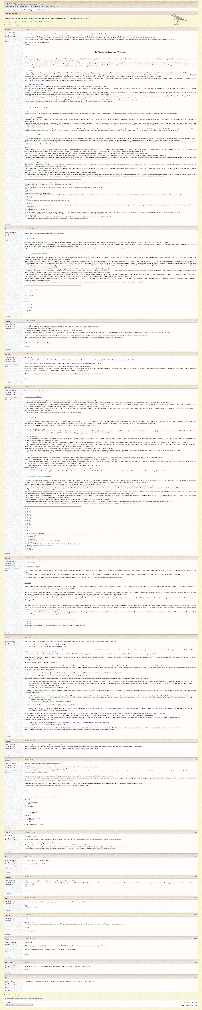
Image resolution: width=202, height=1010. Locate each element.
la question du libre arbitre (87, 981)
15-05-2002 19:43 (30, 558)
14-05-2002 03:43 (30, 387)
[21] (139, 174)
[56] (103, 488)
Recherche (22, 10)
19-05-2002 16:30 (30, 898)
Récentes (185, 13)
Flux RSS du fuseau (191, 1002)
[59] (132, 493)
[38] (156, 421)
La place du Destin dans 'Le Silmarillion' (35, 22)
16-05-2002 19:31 (30, 856)
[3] (109, 94)
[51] (165, 480)
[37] (119, 421)
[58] (73, 493)
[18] (52, 165)
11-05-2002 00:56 (30, 321)
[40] (66, 423)
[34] (168, 402)
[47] (91, 459)
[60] (156, 495)
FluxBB (190, 1005)
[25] (129, 261)
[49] (129, 461)
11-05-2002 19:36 (30, 354)
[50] (89, 463)
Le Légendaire (16, 22)
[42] (164, 438)
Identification (41, 10)
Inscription (31, 10)
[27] (110, 263)
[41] (156, 431)
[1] (124, 65)
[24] (61, 176)
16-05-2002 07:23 (30, 637)
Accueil (8, 10)
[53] (99, 484)
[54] (117, 486)
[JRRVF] (49, 10)
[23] (42, 176)
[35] (107, 406)
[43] (58, 440)
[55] (152, 486)
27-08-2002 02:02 (30, 915)
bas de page (15, 25)
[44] (127, 444)
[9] (126, 138)
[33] (143, 282)
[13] (111, 151)
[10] (47, 140)
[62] (172, 501)
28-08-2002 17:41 (30, 962)
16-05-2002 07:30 (30, 741)
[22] (26, 176)
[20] (97, 172)
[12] (182, 149)
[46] (62, 459)
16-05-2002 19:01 (30, 759)
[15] (101, 153)
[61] (68, 497)
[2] (93, 80)
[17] (108, 159)
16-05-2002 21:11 (30, 877)
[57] (151, 488)
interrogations (77, 34)
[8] (48, 138)
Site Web (9, 42)
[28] (55, 267)
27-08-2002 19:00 (30, 938)
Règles (15, 10)
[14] (143, 151)
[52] (44, 482)
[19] (55, 168)
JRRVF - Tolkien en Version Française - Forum (25, 4)
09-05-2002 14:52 (30, 228)
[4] (107, 96)
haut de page (15, 995)
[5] (134, 125)
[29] (108, 269)
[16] (76, 155)
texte (37, 34)
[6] (187, 129)
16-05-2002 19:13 (30, 832)
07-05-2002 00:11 (30, 29)
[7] (177, 131)
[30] (144, 271)
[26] (66, 263)
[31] (129, 276)
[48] (117, 459)
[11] (159, 149)
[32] (175, 278)
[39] (30, 423)
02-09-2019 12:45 (30, 977)
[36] (51, 410)
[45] (107, 458)
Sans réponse (192, 13)
